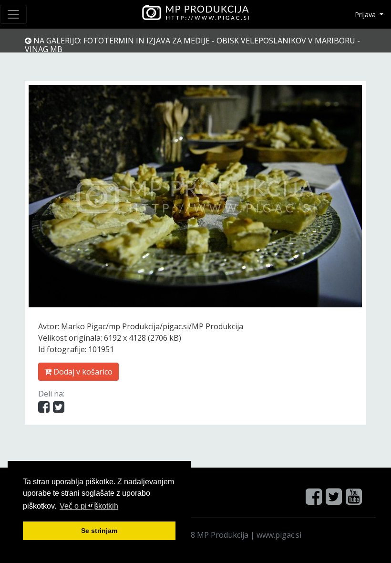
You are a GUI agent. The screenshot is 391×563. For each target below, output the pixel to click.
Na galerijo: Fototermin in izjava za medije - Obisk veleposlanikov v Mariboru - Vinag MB (192, 44)
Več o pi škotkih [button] (89, 506)
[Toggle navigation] (13, 14)
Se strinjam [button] (99, 530)
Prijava (366, 14)
